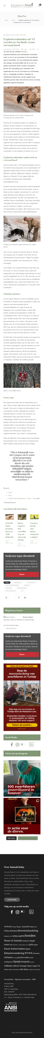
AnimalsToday (7, 49)
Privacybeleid (8, 979)
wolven (31, 969)
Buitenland (9, 35)
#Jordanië (8, 588)
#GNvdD (7, 926)
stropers (32, 962)
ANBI (34, 979)
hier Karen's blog (12, 625)
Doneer (22, 574)
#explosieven (31, 582)
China (6, 931)
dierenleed (34, 151)
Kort (17, 35)
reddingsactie (8, 962)
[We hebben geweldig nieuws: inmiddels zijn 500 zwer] (22, 778)
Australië (25, 926)
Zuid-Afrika (36, 969)
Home (6, 20)
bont (35, 927)
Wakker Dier (8, 969)
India (11, 945)
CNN (10, 493)
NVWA (29, 953)
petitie (26, 957)
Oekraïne (36, 953)
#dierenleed (18, 582)
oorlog (15, 957)
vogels (34, 966)
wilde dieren (23, 969)
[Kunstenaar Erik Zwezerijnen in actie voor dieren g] (22, 816)
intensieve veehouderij (19, 944)
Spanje (17, 961)
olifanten (8, 957)
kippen (27, 949)
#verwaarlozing (10, 590)
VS (38, 966)
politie (31, 957)
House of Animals (16, 620)
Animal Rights (16, 927)
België (31, 927)
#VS (22, 590)
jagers (36, 945)
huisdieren (25, 941)
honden (31, 63)
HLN (10, 495)
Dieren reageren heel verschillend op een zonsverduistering (22, 531)
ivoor (26, 944)
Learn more (12, 899)
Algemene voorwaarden (22, 979)
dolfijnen (15, 936)
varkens (8, 965)
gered (22, 935)
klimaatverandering (14, 953)
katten (21, 948)
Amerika (24, 51)
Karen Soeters (28, 617)
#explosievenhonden (12, 585)
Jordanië (10, 57)
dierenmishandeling (28, 930)
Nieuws (13, 20)
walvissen (15, 969)
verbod (15, 966)
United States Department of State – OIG (22, 498)
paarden (20, 957)
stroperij (25, 961)
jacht (31, 944)
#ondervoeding (22, 588)
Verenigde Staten (25, 966)
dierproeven (8, 936)
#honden (26, 585)
